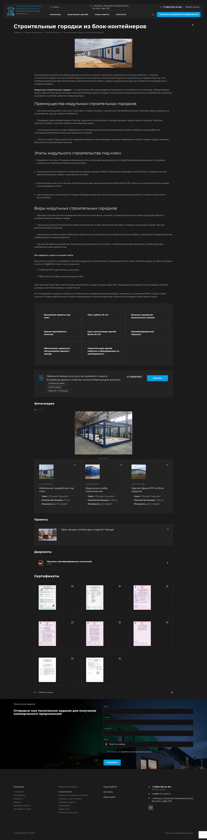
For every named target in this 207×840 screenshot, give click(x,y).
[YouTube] (150, 807)
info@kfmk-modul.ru (161, 794)
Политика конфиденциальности (179, 833)
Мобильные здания (67, 802)
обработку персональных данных (136, 752)
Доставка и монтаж (22, 806)
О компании (19, 792)
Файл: (106, 739)
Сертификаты (20, 795)
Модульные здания (68, 787)
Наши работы (110, 787)
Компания (19, 787)
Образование (64, 806)
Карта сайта (109, 797)
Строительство (65, 792)
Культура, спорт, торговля (70, 799)
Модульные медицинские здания (73, 795)
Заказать (157, 378)
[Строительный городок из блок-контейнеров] (103, 432)
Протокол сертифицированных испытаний (69, 561)
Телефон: (108, 728)
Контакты (108, 792)
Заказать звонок (192, 7)
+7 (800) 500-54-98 (172, 7)
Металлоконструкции (68, 812)
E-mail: (107, 717)
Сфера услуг (64, 809)
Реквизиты (18, 799)
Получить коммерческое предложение (178, 14)
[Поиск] (153, 14)
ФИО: (106, 707)
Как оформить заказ (22, 809)
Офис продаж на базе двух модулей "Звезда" (87, 529)
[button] (99, 458)
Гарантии (18, 802)
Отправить (112, 762)
